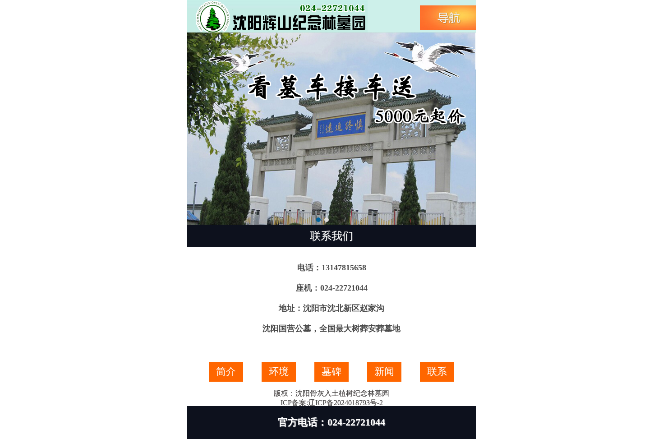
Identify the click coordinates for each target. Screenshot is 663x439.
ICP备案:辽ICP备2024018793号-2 (332, 403)
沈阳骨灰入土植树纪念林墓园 (342, 393)
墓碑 (331, 371)
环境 (279, 371)
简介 (226, 371)
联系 (437, 371)
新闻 (384, 371)
